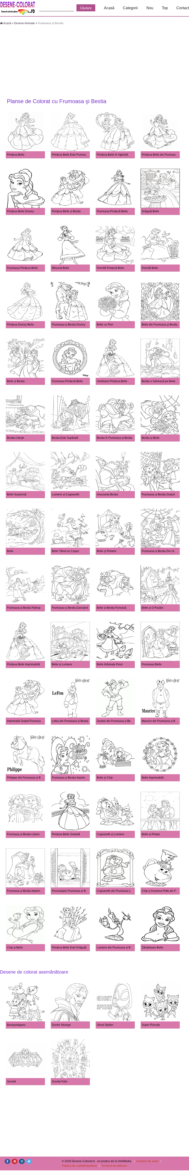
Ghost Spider (105, 1025)
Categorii (130, 8)
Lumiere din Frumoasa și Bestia (116, 947)
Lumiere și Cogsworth (65, 494)
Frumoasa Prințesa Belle (22, 268)
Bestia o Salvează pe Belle (158, 381)
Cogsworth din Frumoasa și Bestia (118, 891)
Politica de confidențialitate (79, 1165)
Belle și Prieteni (106, 551)
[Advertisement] (94, 62)
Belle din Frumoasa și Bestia (159, 324)
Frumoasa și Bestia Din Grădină (162, 551)
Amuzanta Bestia (107, 494)
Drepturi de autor (147, 1161)
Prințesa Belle (15, 154)
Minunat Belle (60, 268)
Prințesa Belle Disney (20, 211)
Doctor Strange (61, 1025)
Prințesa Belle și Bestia (66, 211)
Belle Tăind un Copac (65, 551)
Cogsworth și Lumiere (110, 834)
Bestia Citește (15, 437)
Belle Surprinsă (16, 494)
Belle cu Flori (105, 324)
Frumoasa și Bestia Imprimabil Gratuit (30, 891)
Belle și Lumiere (62, 664)
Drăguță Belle (150, 211)
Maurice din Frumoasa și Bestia (161, 721)
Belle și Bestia (16, 381)
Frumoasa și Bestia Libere (23, 834)
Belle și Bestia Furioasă (111, 607)
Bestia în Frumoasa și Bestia (114, 437)
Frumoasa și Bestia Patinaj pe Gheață (30, 607)
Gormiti (11, 1081)
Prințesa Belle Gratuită (66, 834)
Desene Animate (24, 23)
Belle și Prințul (151, 834)
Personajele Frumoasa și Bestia (72, 891)
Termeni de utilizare (114, 1165)
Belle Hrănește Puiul (110, 664)
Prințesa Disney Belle (20, 324)
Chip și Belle (15, 947)
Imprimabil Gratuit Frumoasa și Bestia (30, 721)
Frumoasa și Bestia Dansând (70, 607)
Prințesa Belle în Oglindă (112, 154)
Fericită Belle (150, 268)
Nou (149, 8)
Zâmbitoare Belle (152, 947)
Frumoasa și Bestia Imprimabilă (71, 777)
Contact (182, 8)
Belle (10, 551)
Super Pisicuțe (151, 1025)
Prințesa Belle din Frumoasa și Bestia (165, 154)
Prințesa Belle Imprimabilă (23, 664)
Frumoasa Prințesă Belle (112, 211)
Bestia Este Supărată (65, 437)
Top (165, 8)
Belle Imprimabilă (153, 777)
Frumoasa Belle (152, 664)
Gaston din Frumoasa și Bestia (116, 721)
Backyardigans (16, 1025)
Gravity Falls (59, 1081)
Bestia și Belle (150, 437)
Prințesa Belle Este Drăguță (69, 947)
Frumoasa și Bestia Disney (68, 324)
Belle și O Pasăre (152, 607)
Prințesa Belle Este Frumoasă (70, 154)
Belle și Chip (105, 777)
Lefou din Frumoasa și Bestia (70, 721)
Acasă (109, 8)
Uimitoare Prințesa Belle (112, 381)
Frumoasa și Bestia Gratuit (158, 494)
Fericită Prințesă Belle (110, 268)
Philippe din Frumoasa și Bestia (27, 777)
